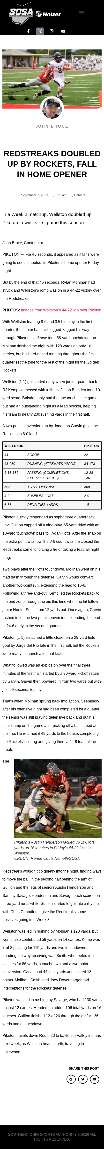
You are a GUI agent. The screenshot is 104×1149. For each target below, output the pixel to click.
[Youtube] (63, 31)
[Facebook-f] (28, 31)
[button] (82, 13)
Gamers (79, 195)
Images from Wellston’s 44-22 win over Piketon (61, 310)
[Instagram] (51, 31)
